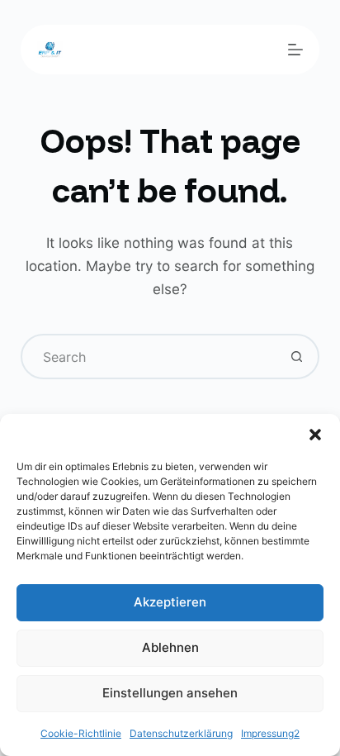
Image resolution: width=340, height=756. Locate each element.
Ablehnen (170, 647)
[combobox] (149, 356)
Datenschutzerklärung (181, 733)
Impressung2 (270, 733)
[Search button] (297, 356)
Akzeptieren (170, 602)
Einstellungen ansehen (170, 693)
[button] (315, 434)
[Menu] (295, 49)
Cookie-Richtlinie (80, 733)
